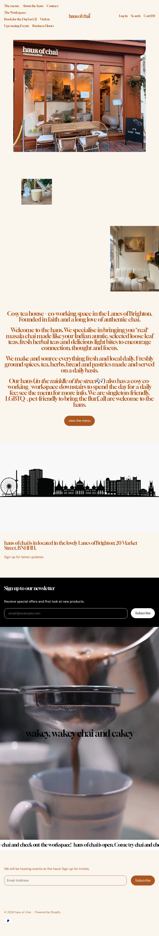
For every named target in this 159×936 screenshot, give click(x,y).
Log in (123, 16)
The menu (11, 6)
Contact (52, 6)
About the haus (32, 6)
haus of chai (23, 912)
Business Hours (43, 26)
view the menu (79, 420)
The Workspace (15, 12)
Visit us (45, 19)
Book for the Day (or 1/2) (20, 19)
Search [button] (135, 16)
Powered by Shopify (47, 912)
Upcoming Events (16, 26)
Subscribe (143, 613)
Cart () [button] (149, 16)
